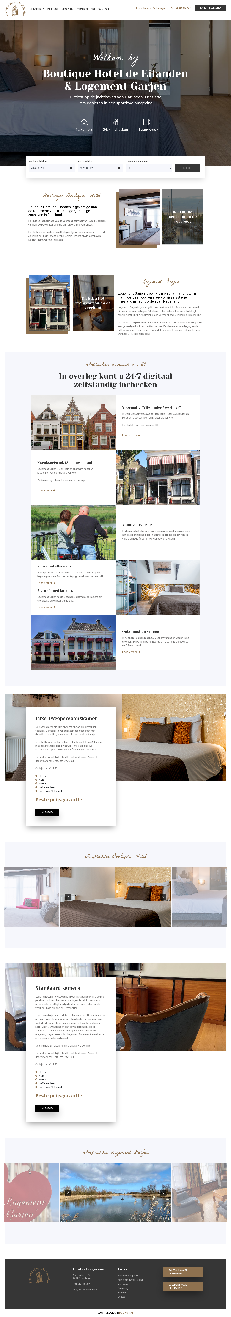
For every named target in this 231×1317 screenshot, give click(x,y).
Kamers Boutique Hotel (129, 1275)
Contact (103, 9)
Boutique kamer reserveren (178, 1272)
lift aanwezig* (147, 129)
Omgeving (67, 9)
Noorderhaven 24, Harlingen (151, 8)
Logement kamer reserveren (178, 1286)
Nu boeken (47, 812)
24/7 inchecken (115, 129)
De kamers (36, 9)
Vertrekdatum (85, 161)
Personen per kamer (137, 161)
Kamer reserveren (210, 8)
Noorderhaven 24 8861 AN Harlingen (82, 1277)
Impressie (53, 9)
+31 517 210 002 (182, 8)
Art (93, 9)
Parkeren (82, 9)
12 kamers (84, 129)
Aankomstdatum (38, 161)
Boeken (187, 168)
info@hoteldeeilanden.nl (85, 1289)
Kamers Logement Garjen (130, 1280)
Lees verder (130, 435)
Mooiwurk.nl (126, 1313)
